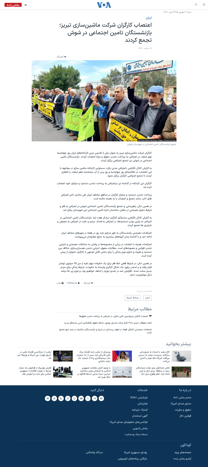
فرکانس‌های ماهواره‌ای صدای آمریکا (129, 422)
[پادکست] (54, 398)
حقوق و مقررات (183, 410)
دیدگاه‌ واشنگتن (94, 452)
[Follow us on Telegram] (94, 398)
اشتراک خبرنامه (140, 410)
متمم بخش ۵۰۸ (182, 397)
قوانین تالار (185, 416)
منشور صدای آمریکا (181, 404)
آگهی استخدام (140, 416)
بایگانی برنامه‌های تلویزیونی (132, 459)
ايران (149, 18)
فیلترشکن (143, 404)
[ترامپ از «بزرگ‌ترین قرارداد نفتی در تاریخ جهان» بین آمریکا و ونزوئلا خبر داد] (63, 356)
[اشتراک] (47, 398)
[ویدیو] (26, 5)
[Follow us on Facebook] (101, 398)
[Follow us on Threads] (67, 398)
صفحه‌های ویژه (183, 452)
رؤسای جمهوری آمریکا (135, 452)
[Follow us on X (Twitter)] (88, 398)
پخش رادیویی (140, 428)
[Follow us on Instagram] (74, 398)
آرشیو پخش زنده (182, 459)
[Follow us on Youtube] (81, 398)
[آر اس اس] (61, 398)
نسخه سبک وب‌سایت (136, 434)
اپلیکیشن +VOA (139, 397)
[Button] (61, 57)
